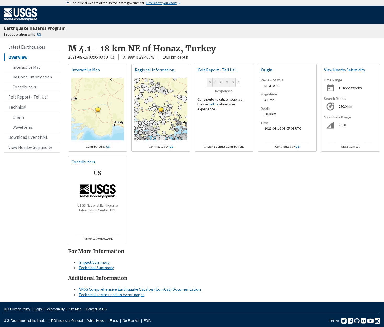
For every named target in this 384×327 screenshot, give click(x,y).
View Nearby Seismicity (30, 147)
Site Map (75, 309)
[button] (98, 109)
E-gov (114, 321)
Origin (18, 117)
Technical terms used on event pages (111, 294)
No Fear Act (131, 321)
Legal (38, 309)
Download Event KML (28, 137)
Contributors (24, 86)
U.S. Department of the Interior (25, 321)
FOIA (147, 321)
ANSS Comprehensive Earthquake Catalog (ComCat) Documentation (140, 289)
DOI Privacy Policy (17, 309)
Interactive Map (27, 67)
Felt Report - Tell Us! (28, 97)
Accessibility (56, 309)
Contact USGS (96, 309)
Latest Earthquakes (26, 47)
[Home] (20, 21)
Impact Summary (94, 262)
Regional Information (32, 76)
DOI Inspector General (67, 321)
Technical (17, 107)
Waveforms (23, 127)
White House (96, 321)
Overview (17, 57)
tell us (213, 104)
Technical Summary (96, 267)
